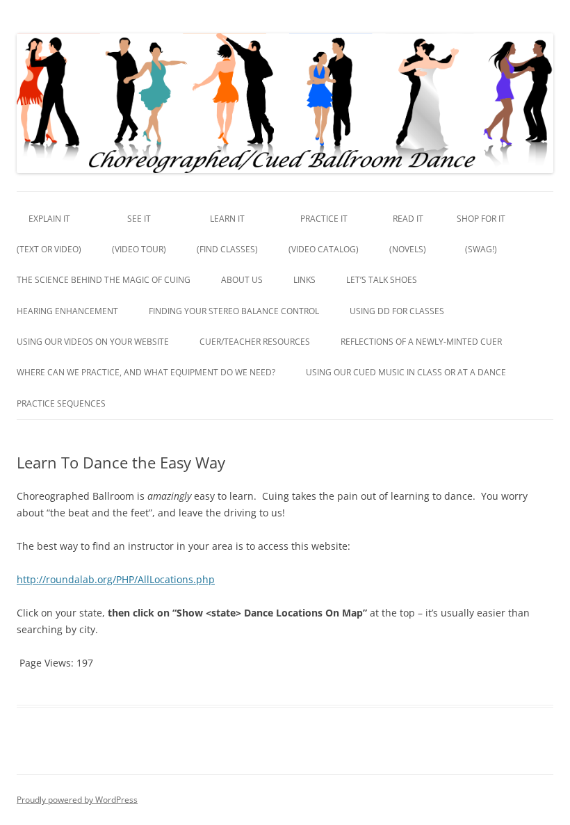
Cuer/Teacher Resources (255, 342)
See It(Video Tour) (139, 234)
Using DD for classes (397, 311)
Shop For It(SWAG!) (481, 234)
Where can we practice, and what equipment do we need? (146, 372)
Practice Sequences (61, 403)
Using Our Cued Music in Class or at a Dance (406, 372)
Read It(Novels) (407, 234)
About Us (242, 280)
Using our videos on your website (93, 342)
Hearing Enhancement (67, 311)
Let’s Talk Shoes (381, 280)
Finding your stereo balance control (234, 311)
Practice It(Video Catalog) (323, 234)
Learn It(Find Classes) (227, 234)
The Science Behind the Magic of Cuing (103, 280)
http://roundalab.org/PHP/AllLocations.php (116, 579)
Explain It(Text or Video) (49, 234)
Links (304, 280)
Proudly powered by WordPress (77, 800)
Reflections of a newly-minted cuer (421, 342)
